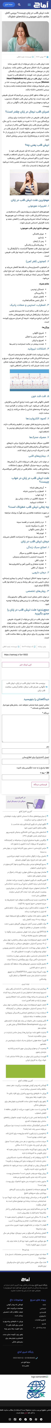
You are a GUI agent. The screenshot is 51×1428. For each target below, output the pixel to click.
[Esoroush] (20, 1419)
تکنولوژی (42, 1316)
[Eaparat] (36, 1419)
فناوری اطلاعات (40, 1320)
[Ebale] (31, 1419)
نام (48, 747)
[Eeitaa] (15, 1419)
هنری (44, 1324)
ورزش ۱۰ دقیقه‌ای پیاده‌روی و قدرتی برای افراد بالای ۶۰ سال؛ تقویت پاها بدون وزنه (13, 1325)
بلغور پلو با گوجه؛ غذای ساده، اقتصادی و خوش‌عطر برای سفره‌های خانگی (13, 1338)
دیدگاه (45, 713)
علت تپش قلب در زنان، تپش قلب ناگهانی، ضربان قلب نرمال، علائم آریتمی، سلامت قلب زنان (25, 687)
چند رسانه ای (41, 1327)
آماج (26, 1413)
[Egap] (25, 1419)
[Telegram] (41, 1419)
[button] (29, 4)
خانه (44, 1305)
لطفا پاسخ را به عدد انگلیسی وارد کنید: (32, 768)
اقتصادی (43, 1312)
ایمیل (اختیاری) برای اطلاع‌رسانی (35, 757)
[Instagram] (10, 1419)
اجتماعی (43, 1308)
